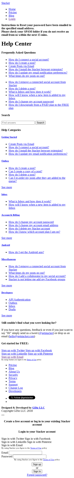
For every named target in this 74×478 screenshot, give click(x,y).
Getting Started (9, 137)
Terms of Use (31, 360)
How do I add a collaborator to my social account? (37, 276)
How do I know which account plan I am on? (34, 231)
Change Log (16, 387)
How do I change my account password (31, 101)
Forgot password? (37, 474)
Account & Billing (10, 215)
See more (6, 187)
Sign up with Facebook (39, 350)
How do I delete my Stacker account (29, 228)
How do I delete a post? (22, 88)
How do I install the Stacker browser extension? (36, 69)
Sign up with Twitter (13, 350)
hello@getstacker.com (21, 336)
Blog (11, 15)
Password (6, 456)
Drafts (12, 309)
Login (12, 18)
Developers (7, 292)
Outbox (5, 161)
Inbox (4, 194)
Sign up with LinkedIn (14, 353)
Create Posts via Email (21, 66)
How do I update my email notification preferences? (38, 72)
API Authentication (20, 299)
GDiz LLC (38, 407)
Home (12, 9)
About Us (14, 371)
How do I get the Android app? (26, 252)
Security (13, 374)
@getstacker (46, 333)
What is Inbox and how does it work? (30, 91)
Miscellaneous (8, 259)
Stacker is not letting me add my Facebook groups (37, 279)
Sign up (37, 464)
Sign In (37, 471)
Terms (12, 381)
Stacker (5, 3)
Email (4, 452)
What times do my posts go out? (27, 75)
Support (13, 384)
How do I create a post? (22, 62)
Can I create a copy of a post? (25, 171)
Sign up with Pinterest (40, 353)
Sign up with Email (12, 356)
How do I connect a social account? (29, 59)
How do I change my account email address (33, 225)
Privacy (13, 378)
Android (5, 245)
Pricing (13, 12)
